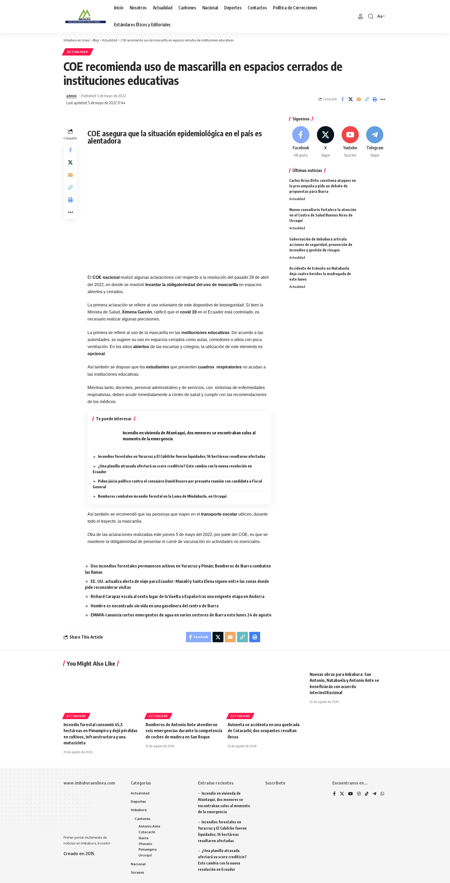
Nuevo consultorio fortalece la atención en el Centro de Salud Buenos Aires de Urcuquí (322, 215)
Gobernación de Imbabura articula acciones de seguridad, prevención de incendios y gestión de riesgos (320, 244)
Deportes (138, 801)
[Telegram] (374, 142)
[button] (360, 16)
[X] (325, 142)
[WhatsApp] (382, 794)
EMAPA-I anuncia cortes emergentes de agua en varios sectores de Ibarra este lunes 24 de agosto (181, 615)
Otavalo (145, 844)
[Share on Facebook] (342, 99)
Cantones (142, 819)
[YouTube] (350, 794)
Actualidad (77, 52)
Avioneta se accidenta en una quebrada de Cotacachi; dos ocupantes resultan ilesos (263, 730)
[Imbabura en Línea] (85, 16)
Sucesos (137, 872)
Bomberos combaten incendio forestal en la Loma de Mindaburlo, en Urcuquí (162, 496)
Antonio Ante (149, 826)
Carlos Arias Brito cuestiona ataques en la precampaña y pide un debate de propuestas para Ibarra (322, 186)
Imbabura (139, 810)
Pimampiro (148, 849)
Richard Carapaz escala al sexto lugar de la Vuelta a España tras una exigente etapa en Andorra (177, 596)
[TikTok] (366, 794)
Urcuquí (145, 855)
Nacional (138, 864)
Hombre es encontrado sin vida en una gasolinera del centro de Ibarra (154, 605)
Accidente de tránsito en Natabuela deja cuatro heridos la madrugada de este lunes (320, 273)
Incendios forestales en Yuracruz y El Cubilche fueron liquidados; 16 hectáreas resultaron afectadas (181, 456)
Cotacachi (147, 832)
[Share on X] (350, 99)
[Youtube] (350, 142)
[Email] (358, 99)
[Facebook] (301, 142)
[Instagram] (358, 794)
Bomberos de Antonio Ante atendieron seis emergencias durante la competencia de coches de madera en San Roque (184, 730)
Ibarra (143, 838)
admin (71, 95)
